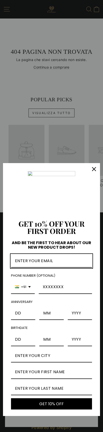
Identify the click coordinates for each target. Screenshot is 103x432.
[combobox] (23, 287)
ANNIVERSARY (21, 301)
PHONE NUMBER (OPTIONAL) (33, 275)
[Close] (94, 169)
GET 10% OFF (51, 404)
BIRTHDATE (19, 327)
